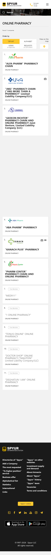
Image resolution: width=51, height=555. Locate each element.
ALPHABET (28, 41)
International (8, 488)
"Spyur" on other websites (35, 461)
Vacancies (31, 487)
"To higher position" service (12, 472)
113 (35, 5)
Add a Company (9, 463)
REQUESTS (28, 46)
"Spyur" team (33, 483)
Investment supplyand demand (35, 467)
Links (4, 492)
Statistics (6, 484)
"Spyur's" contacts (25, 503)
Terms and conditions (37, 490)
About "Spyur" (33, 476)
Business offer (9, 477)
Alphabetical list (10, 481)
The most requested (11, 467)
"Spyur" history (34, 479)
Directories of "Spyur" (12, 460)
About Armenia (34, 472)
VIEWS (11, 46)
